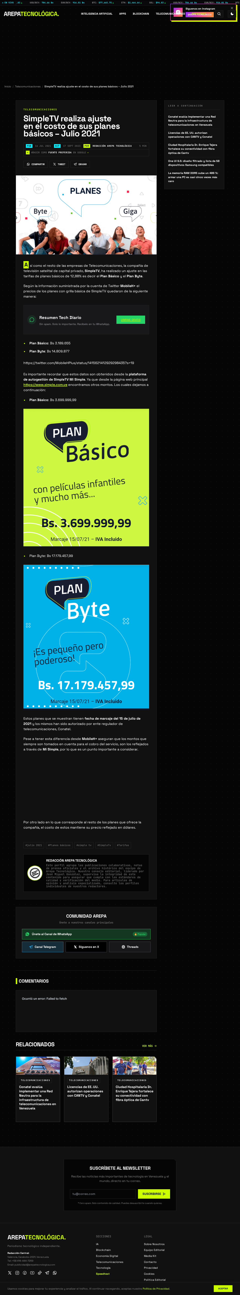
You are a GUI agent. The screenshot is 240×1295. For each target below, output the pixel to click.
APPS (122, 13)
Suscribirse (151, 1194)
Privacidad (151, 1267)
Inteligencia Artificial (96, 13)
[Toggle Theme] (232, 13)
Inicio (7, 86)
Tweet (61, 164)
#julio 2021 (34, 845)
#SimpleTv (104, 845)
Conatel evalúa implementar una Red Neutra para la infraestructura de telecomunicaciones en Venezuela (192, 120)
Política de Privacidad (156, 1288)
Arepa (31, 14)
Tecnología (103, 1267)
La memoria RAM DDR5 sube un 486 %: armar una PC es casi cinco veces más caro (193, 177)
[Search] (219, 13)
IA (97, 1244)
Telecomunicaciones (170, 13)
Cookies (149, 1273)
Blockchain (141, 13)
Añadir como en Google (58, 152)
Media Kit (150, 1256)
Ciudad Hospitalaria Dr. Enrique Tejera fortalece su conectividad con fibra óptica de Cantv (192, 149)
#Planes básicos (59, 845)
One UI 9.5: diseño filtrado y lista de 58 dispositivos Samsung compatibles (194, 163)
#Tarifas (123, 845)
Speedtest (199, 13)
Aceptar (223, 1288)
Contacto (150, 1262)
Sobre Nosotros (154, 1244)
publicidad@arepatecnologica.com (34, 1264)
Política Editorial (155, 1279)
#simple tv (84, 845)
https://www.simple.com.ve (45, 384)
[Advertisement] (120, 50)
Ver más (147, 1046)
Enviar (83, 164)
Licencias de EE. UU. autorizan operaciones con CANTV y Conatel (190, 135)
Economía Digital (107, 1256)
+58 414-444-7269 (22, 1260)
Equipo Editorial (154, 1250)
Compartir (38, 164)
